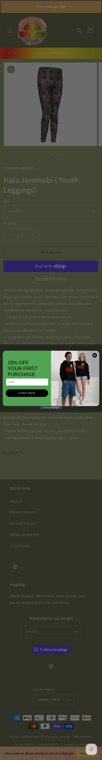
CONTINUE (26, 393)
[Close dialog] (94, 355)
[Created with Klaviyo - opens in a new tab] (51, 407)
